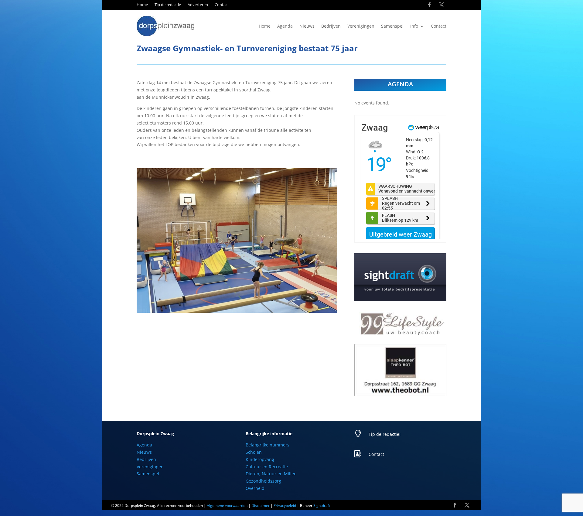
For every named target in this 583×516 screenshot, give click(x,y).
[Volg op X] (441, 5)
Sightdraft (321, 505)
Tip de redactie (168, 4)
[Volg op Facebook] (429, 5)
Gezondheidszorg (263, 481)
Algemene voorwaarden (227, 505)
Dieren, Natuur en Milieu (271, 474)
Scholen (254, 452)
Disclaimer (260, 505)
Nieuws (307, 26)
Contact (222, 4)
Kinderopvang (260, 459)
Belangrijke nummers (267, 445)
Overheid (255, 488)
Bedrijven (331, 26)
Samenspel (392, 26)
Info (414, 26)
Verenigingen (360, 26)
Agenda (285, 26)
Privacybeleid (285, 505)
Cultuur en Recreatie (267, 467)
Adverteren (198, 4)
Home (142, 4)
